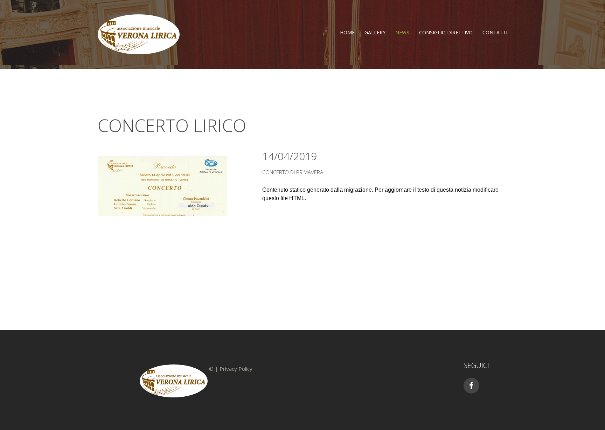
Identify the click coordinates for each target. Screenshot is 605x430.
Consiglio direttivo (446, 32)
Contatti (494, 32)
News (402, 32)
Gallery (374, 32)
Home (347, 32)
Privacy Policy (236, 368)
